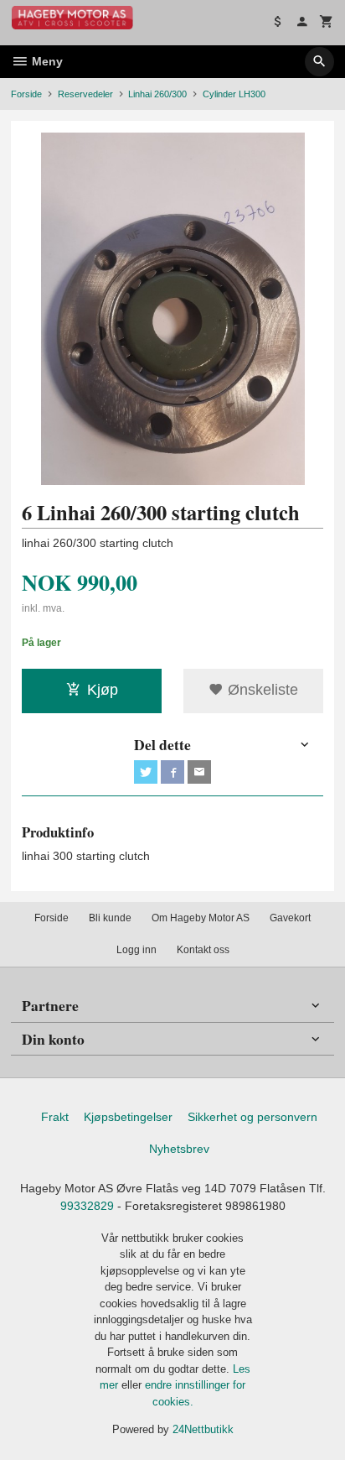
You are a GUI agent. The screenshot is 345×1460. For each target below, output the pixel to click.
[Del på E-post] (199, 772)
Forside (26, 94)
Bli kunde (110, 918)
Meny (45, 61)
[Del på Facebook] (172, 772)
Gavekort (290, 918)
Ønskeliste (261, 689)
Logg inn (136, 950)
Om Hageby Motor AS (201, 918)
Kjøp (102, 689)
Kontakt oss (203, 950)
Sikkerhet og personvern (252, 1117)
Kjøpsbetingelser (128, 1117)
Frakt (55, 1117)
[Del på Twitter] (145, 772)
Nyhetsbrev (179, 1148)
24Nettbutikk (203, 1429)
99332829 (87, 1205)
